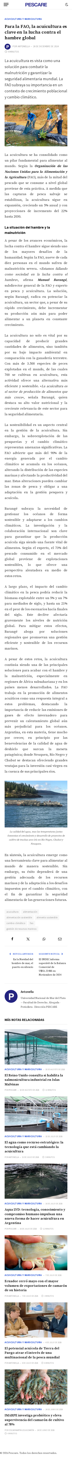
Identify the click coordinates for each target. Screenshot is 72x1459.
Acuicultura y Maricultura (23, 19)
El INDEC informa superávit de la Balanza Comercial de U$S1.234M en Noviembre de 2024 (52, 967)
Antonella (24, 46)
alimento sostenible (47, 917)
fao (31, 923)
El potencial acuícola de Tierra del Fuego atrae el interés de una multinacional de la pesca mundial (32, 1352)
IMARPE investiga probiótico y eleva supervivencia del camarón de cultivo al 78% (34, 1420)
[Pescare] (36, 4)
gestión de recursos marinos (21, 928)
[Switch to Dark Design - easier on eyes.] (66, 4)
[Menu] (6, 4)
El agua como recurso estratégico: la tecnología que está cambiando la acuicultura (34, 1147)
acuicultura (12, 911)
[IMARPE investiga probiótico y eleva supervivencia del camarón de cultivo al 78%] (36, 1386)
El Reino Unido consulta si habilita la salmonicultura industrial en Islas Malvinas (34, 1079)
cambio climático (15, 923)
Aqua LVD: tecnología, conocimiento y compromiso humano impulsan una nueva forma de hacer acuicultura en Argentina (35, 1216)
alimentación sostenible (19, 917)
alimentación (30, 911)
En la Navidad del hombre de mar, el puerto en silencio (22, 963)
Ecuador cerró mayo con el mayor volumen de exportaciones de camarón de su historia (36, 1285)
